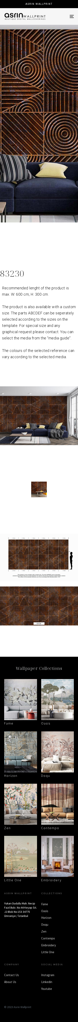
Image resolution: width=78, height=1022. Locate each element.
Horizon (10, 775)
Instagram (47, 975)
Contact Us (11, 975)
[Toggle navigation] (62, 16)
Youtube (46, 989)
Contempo (50, 828)
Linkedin (46, 982)
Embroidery (51, 880)
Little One (13, 880)
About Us (10, 982)
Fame (9, 723)
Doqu (45, 775)
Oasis (45, 723)
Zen (7, 828)
